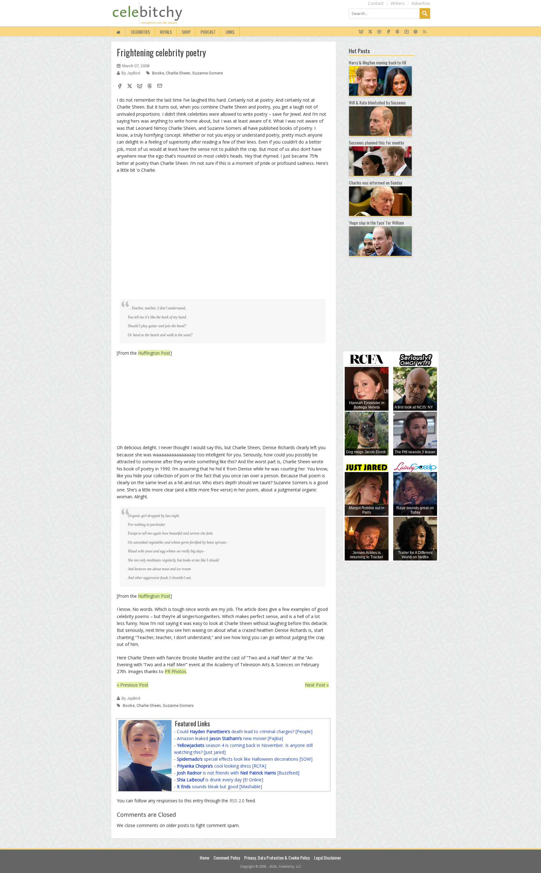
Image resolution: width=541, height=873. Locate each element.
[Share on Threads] (149, 86)
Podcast (208, 32)
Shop (186, 32)
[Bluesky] (361, 32)
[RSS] (424, 32)
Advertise (420, 3)
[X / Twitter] (370, 32)
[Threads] (397, 32)
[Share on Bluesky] (139, 86)
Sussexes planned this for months (376, 142)
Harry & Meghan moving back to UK (377, 62)
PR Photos (175, 671)
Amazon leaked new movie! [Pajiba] (230, 738)
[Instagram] (379, 32)
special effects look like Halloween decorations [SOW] (244, 759)
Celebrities (140, 32)
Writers (397, 3)
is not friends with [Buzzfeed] (238, 773)
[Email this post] (159, 86)
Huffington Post (154, 353)
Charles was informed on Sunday (375, 182)
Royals (166, 32)
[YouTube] (406, 32)
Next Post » (317, 685)
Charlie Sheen (178, 73)
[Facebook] (388, 32)
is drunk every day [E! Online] (220, 780)
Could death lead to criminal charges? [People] (244, 731)
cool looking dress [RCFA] (221, 766)
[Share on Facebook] (119, 86)
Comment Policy (227, 857)
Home (204, 857)
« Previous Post (132, 685)
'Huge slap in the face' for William (376, 222)
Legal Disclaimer (327, 857)
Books (158, 73)
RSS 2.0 (237, 801)
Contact (376, 3)
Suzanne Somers (207, 73)
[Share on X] (129, 86)
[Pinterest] (415, 32)
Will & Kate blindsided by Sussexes (377, 102)
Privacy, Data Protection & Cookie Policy (277, 857)
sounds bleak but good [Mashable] (219, 786)
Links (230, 32)
